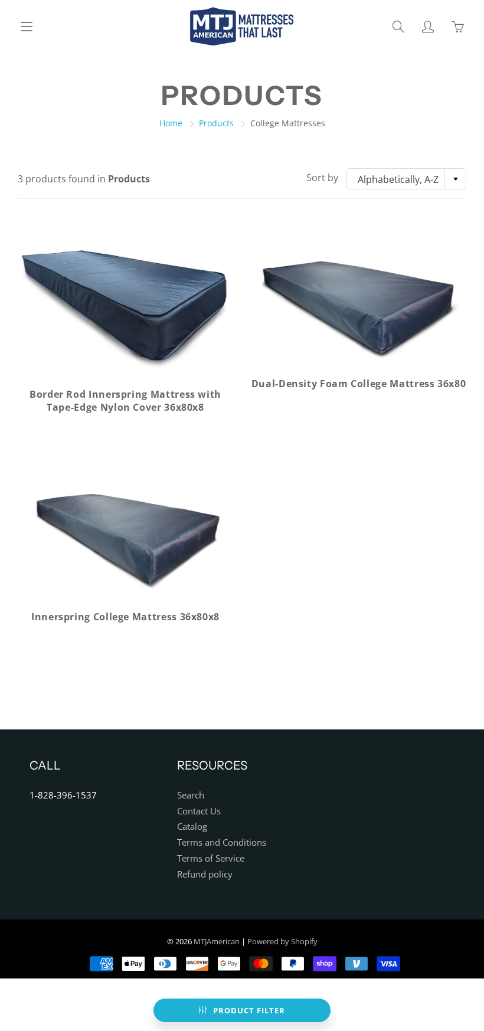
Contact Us (199, 811)
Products (216, 123)
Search (190, 795)
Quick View (125, 304)
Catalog (192, 826)
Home (170, 123)
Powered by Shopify (282, 941)
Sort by (322, 177)
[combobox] (406, 178)
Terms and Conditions (221, 842)
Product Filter (249, 1010)
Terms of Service (210, 858)
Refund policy (205, 874)
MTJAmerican (217, 941)
